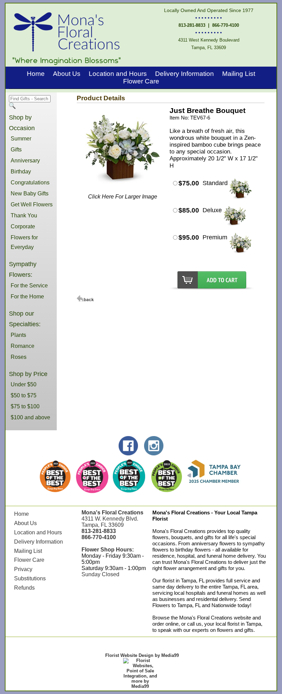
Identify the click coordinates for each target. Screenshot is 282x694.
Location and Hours (118, 73)
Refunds (24, 588)
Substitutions (30, 578)
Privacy (23, 569)
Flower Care (141, 81)
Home (36, 73)
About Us (66, 73)
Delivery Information (184, 73)
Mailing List (238, 73)
